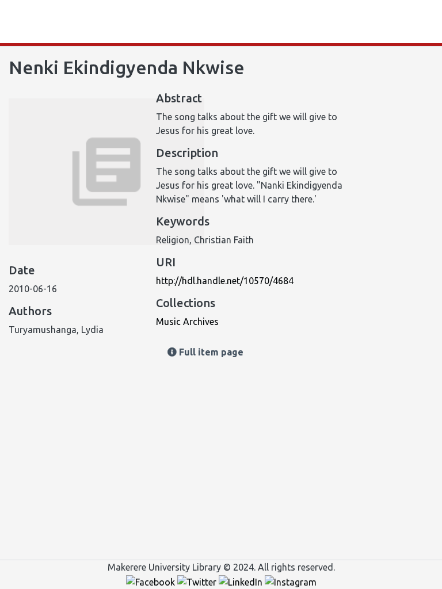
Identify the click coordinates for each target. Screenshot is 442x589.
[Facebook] (151, 581)
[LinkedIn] (242, 581)
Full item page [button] (210, 352)
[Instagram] (291, 581)
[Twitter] (198, 581)
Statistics (47, 22)
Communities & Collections (132, 22)
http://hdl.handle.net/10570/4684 (225, 281)
